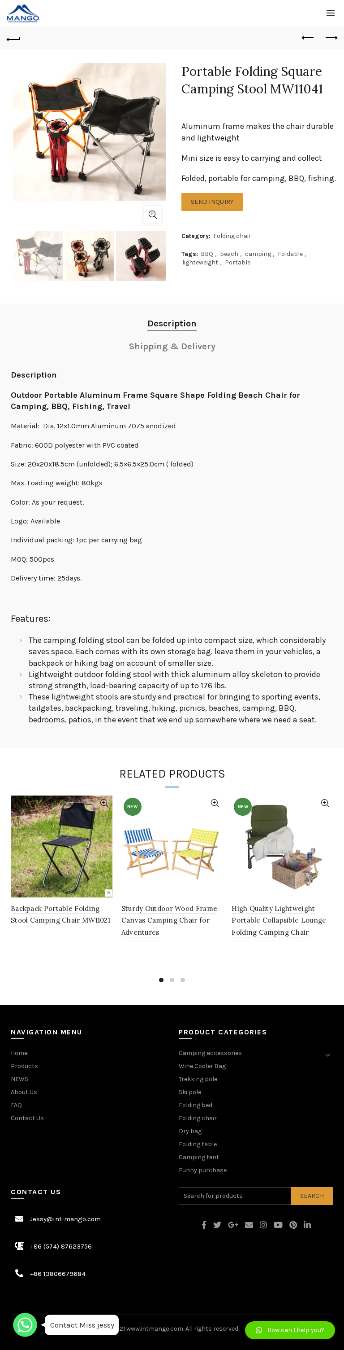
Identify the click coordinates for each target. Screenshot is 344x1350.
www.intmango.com (154, 1328)
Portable (237, 262)
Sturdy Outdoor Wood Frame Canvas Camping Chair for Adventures (169, 920)
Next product (330, 38)
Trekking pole (198, 1079)
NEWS (19, 1079)
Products (24, 1066)
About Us (24, 1092)
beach (229, 254)
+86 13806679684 (58, 1274)
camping (258, 254)
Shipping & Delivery (172, 346)
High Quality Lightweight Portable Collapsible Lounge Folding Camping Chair (279, 920)
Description (172, 323)
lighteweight (200, 262)
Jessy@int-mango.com (65, 1219)
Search (312, 1196)
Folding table (198, 1144)
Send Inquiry (212, 202)
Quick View (104, 803)
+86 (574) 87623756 (61, 1246)
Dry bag (190, 1131)
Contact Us (27, 1118)
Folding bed (195, 1105)
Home (19, 1053)
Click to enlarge (152, 214)
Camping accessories (210, 1053)
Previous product (308, 38)
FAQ (16, 1105)
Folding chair (232, 236)
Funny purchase (203, 1170)
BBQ (207, 254)
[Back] (13, 38)
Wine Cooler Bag (202, 1066)
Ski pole (190, 1092)
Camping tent (199, 1157)
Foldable (290, 254)
